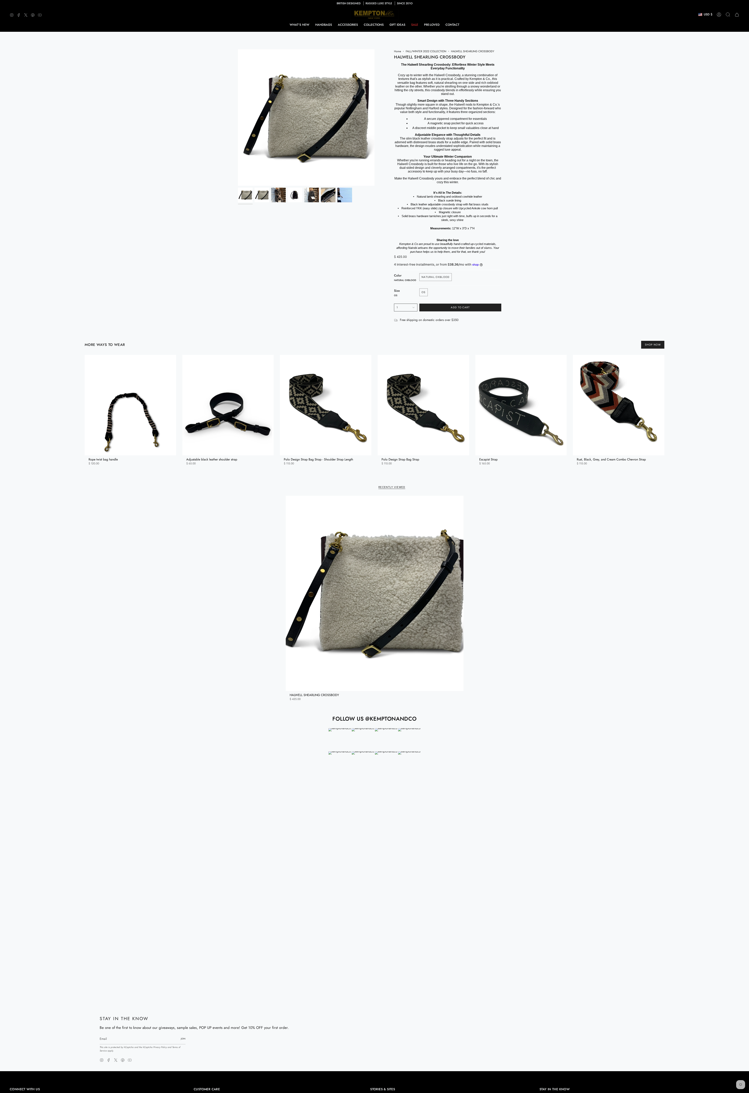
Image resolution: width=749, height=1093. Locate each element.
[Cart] (736, 14)
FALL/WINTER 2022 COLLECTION (426, 51)
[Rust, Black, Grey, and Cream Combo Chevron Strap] (618, 405)
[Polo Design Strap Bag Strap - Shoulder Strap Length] (325, 405)
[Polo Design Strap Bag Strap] (423, 405)
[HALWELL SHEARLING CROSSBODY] (374, 593)
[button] (323, 24)
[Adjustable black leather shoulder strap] (228, 405)
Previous (238, 117)
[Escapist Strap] (521, 405)
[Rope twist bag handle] (130, 405)
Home (397, 51)
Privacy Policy (160, 1047)
